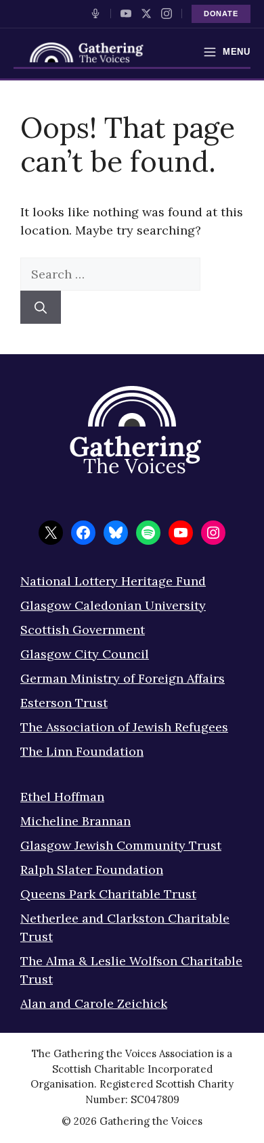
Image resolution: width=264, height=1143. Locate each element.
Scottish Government (82, 629)
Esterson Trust (64, 702)
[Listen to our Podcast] (95, 13)
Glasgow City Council (84, 654)
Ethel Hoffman (62, 796)
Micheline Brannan (75, 821)
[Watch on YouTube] (125, 13)
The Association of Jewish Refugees (124, 727)
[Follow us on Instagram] (166, 13)
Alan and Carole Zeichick (93, 1003)
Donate (221, 13)
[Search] (40, 307)
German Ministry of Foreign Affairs (122, 678)
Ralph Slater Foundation (91, 869)
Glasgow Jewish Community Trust (120, 845)
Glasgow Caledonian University (113, 605)
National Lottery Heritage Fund (113, 581)
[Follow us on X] (146, 13)
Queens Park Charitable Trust (108, 894)
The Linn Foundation (82, 751)
